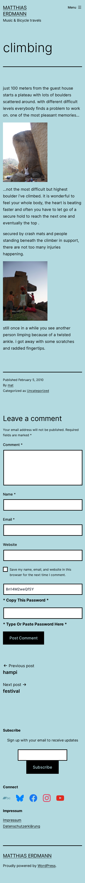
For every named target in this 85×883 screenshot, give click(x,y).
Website (10, 544)
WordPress (47, 866)
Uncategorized (38, 391)
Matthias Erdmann (27, 856)
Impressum (12, 820)
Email (9, 519)
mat (10, 385)
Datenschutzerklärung (21, 826)
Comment (13, 445)
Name (9, 494)
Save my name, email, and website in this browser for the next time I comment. (40, 572)
